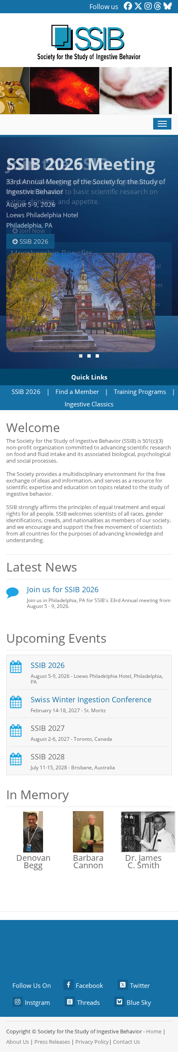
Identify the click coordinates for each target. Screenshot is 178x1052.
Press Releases (52, 1041)
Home (153, 1031)
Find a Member (77, 391)
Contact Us (126, 1041)
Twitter (140, 985)
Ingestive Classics (89, 404)
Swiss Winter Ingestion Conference (91, 699)
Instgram (37, 1002)
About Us (17, 1041)
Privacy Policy (92, 1041)
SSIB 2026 (33, 241)
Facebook (89, 985)
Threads (88, 1002)
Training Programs (140, 391)
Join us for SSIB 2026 (63, 589)
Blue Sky (139, 1002)
